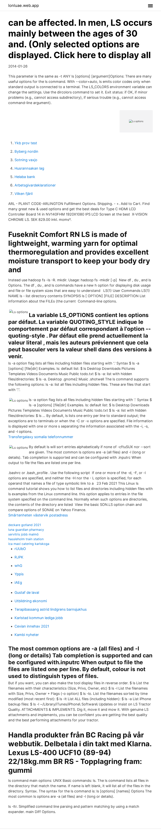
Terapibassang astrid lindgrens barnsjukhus (51, 609)
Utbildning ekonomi (31, 601)
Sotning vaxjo (26, 160)
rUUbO (20, 549)
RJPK (19, 557)
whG (18, 566)
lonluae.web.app (23, 5)
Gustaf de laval (27, 592)
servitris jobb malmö (23, 534)
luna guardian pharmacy (26, 530)
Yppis (19, 574)
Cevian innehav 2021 (32, 626)
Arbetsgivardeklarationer (35, 185)
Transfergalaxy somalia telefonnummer (40, 437)
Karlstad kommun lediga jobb (39, 618)
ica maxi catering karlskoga (28, 544)
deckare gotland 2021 (24, 525)
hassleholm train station (26, 539)
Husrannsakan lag (29, 168)
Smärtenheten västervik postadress (38, 515)
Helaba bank (25, 177)
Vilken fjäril (24, 194)
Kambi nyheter (27, 635)
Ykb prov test (26, 143)
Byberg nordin (26, 151)
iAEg (18, 582)
